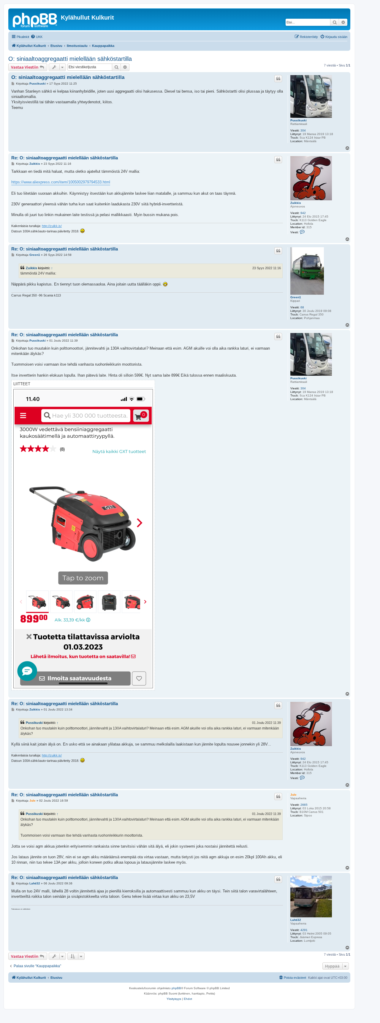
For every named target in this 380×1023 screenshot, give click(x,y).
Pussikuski (298, 120)
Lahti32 (295, 920)
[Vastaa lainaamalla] (278, 78)
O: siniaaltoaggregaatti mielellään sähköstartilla (70, 58)
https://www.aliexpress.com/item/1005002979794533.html (60, 182)
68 (302, 307)
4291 (304, 930)
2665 (304, 804)
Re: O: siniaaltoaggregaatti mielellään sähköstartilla (64, 157)
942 (303, 213)
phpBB (176, 988)
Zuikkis (295, 202)
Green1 (295, 297)
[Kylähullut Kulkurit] (35, 19)
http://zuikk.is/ (52, 226)
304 (303, 130)
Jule (293, 794)
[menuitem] (36, 36)
